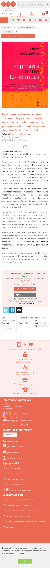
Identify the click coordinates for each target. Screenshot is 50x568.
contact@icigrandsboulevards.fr (17, 421)
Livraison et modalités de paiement (20, 500)
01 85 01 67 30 (10, 417)
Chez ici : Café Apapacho (19, 490)
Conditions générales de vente (18, 505)
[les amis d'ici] (40, 21)
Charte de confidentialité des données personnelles (26, 522)
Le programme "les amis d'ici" (18, 516)
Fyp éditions (15, 137)
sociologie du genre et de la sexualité (7, 328)
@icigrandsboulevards (15, 446)
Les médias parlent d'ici (15, 474)
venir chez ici (20, 15)
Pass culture (11, 527)
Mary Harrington (17, 134)
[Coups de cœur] (18, 20)
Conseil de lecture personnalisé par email (22, 511)
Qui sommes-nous (13, 468)
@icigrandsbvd (12, 453)
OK (25, 561)
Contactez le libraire (14, 479)
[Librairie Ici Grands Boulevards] (8, 8)
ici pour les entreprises (15, 485)
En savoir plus (8, 13)
